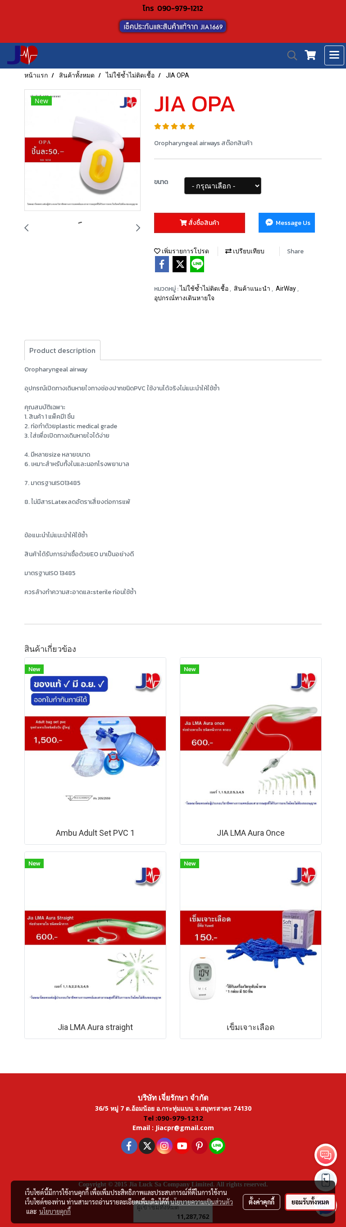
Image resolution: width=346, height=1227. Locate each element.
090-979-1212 (180, 8)
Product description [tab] (62, 350)
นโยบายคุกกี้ (55, 1211)
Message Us (292, 223)
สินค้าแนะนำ (253, 288)
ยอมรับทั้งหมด (310, 1202)
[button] (289, 55)
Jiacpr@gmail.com (184, 1127)
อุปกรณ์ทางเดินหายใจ (184, 298)
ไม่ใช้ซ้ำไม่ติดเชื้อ (205, 288)
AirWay (286, 288)
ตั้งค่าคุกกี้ (261, 1202)
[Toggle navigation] (334, 55)
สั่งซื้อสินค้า (203, 223)
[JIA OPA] (82, 150)
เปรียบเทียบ (248, 251)
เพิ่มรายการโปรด (184, 251)
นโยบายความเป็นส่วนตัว (201, 1202)
